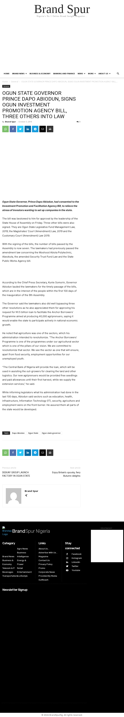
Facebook (77, 554)
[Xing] (27, 495)
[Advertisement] (62, 45)
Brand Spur (10, 121)
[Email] (42, 129)
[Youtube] (67, 570)
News (80, 73)
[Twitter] (20, 129)
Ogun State (33, 433)
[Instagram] (67, 558)
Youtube (76, 570)
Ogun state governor (51, 433)
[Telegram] (35, 129)
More (90, 73)
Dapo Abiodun (18, 433)
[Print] (50, 129)
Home (6, 73)
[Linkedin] (28, 129)
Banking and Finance (64, 73)
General (14, 81)
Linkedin (76, 562)
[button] (118, 73)
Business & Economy (40, 73)
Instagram (77, 558)
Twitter (75, 566)
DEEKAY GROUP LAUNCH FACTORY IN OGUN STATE (16, 474)
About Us (103, 73)
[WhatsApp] (5, 129)
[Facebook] (13, 129)
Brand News (18, 73)
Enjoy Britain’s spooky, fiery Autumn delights (66, 474)
